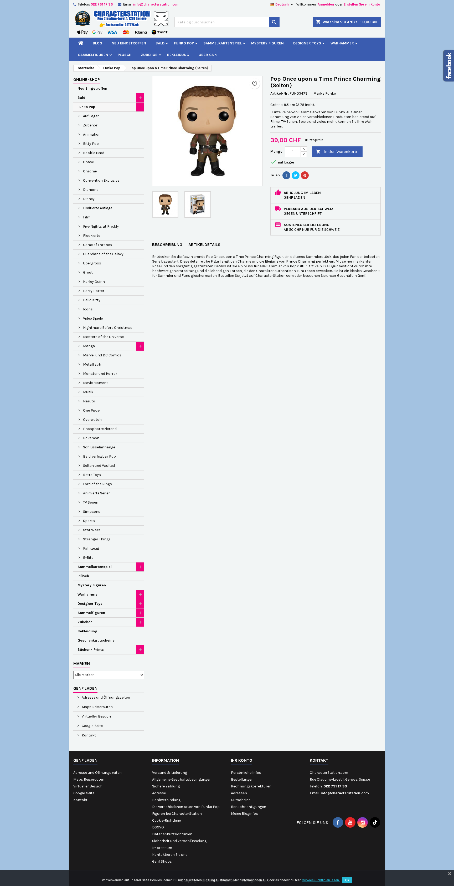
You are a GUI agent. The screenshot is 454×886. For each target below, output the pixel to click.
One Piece (91, 410)
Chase (88, 162)
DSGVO (158, 827)
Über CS (206, 55)
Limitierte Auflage (97, 208)
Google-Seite (92, 726)
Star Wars (91, 530)
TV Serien (90, 502)
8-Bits (88, 557)
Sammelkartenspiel (222, 43)
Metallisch (92, 364)
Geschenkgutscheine (96, 640)
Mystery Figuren (267, 43)
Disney (89, 199)
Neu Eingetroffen (129, 43)
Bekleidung (178, 55)
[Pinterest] (305, 175)
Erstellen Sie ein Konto (362, 4)
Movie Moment (95, 383)
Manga (89, 346)
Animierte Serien (97, 493)
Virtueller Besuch (96, 716)
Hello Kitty (91, 300)
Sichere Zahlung (166, 786)
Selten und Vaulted (99, 465)
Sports (89, 521)
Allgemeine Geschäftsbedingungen (181, 779)
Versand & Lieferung (169, 772)
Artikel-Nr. (279, 93)
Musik (88, 392)
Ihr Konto (241, 760)
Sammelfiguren (93, 55)
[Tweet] (296, 175)
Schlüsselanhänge (99, 447)
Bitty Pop (91, 143)
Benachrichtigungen (248, 807)
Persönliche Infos (246, 772)
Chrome (90, 171)
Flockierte (91, 235)
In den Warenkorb (336, 151)
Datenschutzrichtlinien (172, 834)
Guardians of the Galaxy (103, 254)
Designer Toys (307, 43)
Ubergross (92, 263)
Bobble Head (93, 153)
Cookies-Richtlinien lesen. (321, 880)
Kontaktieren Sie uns (170, 854)
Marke (318, 93)
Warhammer (342, 43)
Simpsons (91, 511)
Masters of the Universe (103, 337)
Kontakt (88, 735)
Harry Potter (93, 291)
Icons (88, 309)
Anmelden (326, 4)
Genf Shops (162, 861)
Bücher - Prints (91, 649)
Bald (160, 43)
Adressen (239, 793)
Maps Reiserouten (97, 707)
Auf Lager (91, 116)
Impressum (162, 848)
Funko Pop (184, 43)
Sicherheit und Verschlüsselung (179, 841)
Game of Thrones (97, 245)
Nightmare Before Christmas (107, 327)
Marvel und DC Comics (102, 355)
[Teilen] (286, 175)
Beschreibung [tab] (167, 244)
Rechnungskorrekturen (251, 786)
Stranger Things (97, 539)
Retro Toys (92, 475)
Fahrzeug (91, 548)
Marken (81, 663)
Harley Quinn (94, 281)
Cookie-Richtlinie (166, 820)
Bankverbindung (166, 800)
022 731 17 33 (102, 4)
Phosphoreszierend (100, 429)
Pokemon (91, 438)
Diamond (91, 189)
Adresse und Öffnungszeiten (105, 697)
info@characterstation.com (156, 4)
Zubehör (149, 55)
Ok (347, 880)
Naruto (89, 401)
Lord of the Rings (97, 484)
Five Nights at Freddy (101, 226)
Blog (97, 43)
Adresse (159, 793)
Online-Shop (86, 79)
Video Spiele (93, 318)
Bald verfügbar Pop (99, 456)
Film (86, 217)
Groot (88, 272)
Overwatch (92, 419)
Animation (92, 134)
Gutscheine (240, 800)
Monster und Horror (100, 373)
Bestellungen (242, 779)
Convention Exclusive (101, 180)
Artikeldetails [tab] (204, 244)
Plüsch (124, 55)
